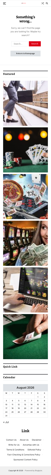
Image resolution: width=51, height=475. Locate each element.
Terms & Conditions (15, 449)
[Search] (47, 3)
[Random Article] (42, 3)
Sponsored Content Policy (25, 459)
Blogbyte (38, 470)
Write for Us (13, 445)
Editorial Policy (34, 449)
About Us (24, 440)
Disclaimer (36, 440)
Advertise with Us (31, 445)
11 (12, 404)
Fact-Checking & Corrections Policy (23, 454)
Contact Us (11, 440)
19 (19, 408)
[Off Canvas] (4, 3)
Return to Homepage (25, 53)
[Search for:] (19, 44)
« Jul (6, 422)
